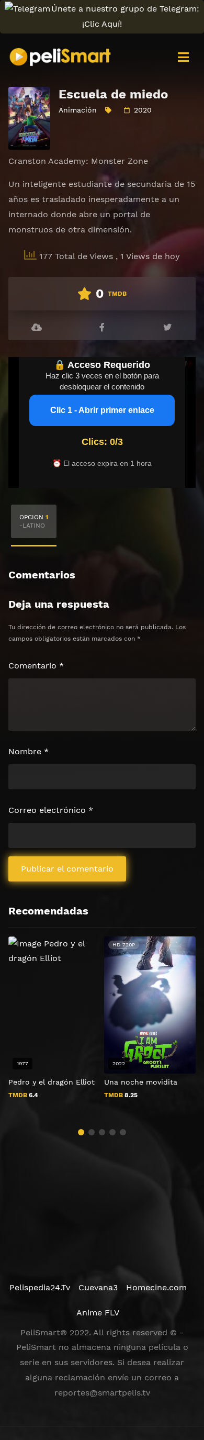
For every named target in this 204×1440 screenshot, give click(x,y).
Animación (78, 110)
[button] (81, 1132)
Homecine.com (156, 1287)
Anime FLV (97, 1313)
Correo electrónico (50, 810)
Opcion (33, 521)
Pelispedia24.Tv (39, 1287)
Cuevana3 (98, 1287)
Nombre (28, 751)
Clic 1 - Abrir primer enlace (102, 410)
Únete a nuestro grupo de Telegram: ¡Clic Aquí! (125, 16)
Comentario (36, 666)
